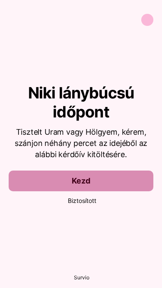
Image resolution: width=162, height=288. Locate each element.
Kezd (81, 180)
